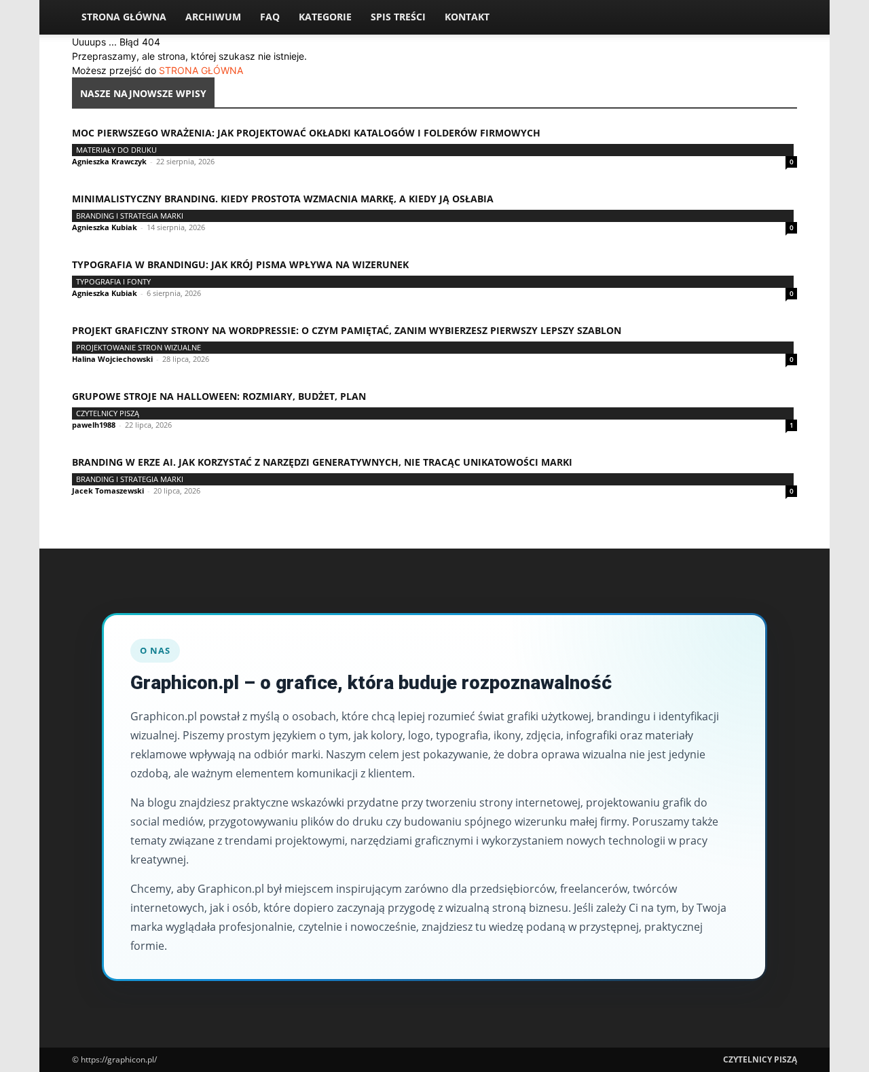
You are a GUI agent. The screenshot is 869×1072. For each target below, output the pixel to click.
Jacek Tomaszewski (108, 490)
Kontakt (467, 16)
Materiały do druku (116, 150)
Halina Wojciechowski (112, 359)
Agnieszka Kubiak (104, 227)
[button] (780, 18)
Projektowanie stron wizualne (138, 347)
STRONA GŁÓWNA (201, 70)
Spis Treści (398, 16)
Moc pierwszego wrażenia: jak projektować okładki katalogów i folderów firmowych (306, 132)
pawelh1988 (93, 425)
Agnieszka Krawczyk (109, 161)
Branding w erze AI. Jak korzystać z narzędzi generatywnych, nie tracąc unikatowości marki (322, 462)
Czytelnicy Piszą (107, 413)
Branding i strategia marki (129, 215)
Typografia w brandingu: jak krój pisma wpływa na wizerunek (240, 264)
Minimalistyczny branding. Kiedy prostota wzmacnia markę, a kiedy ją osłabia (283, 198)
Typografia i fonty (113, 281)
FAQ (270, 16)
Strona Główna (123, 16)
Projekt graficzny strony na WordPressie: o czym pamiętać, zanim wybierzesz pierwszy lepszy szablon (346, 330)
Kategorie (325, 16)
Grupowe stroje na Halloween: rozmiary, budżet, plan (219, 396)
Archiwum (213, 16)
